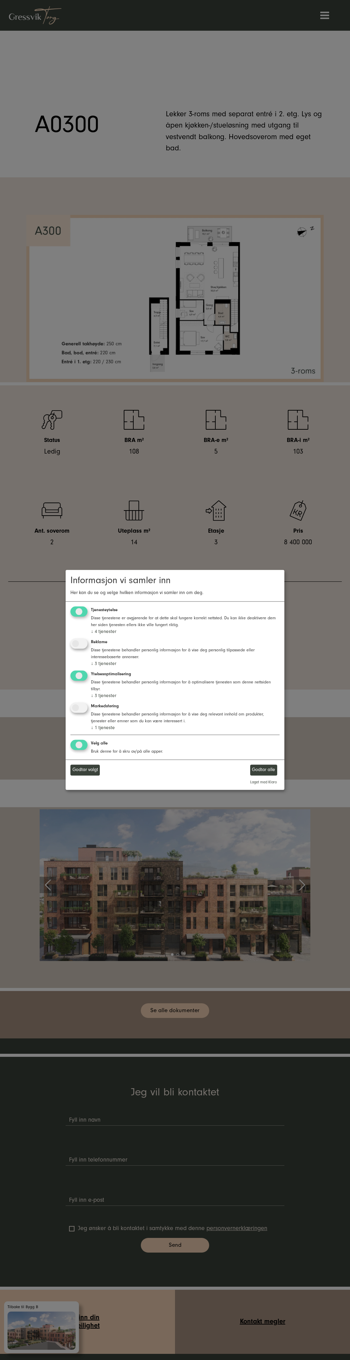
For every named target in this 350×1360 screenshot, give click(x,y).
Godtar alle (263, 769)
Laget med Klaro (263, 782)
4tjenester (103, 632)
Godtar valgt (85, 769)
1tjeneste (103, 727)
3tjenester (103, 663)
